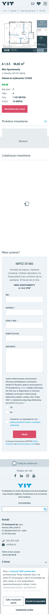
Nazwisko (10, 308)
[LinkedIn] (21, 476)
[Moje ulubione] (39, 3)
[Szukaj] (44, 509)
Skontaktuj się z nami (15, 109)
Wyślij (24, 434)
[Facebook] (15, 476)
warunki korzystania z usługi (26, 444)
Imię (7, 295)
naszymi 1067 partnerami (22, 571)
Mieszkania (23, 141)
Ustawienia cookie (24, 610)
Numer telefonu (12, 333)
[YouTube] (34, 476)
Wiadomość (10, 346)
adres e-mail (11, 320)
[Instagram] (28, 476)
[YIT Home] (8, 3)
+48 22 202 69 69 (9, 555)
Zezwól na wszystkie (35, 601)
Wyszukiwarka (24, 503)
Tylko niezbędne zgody (13, 601)
